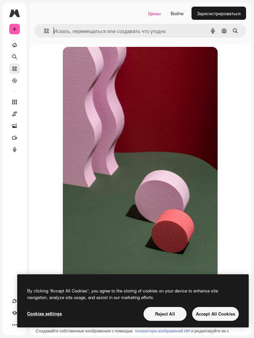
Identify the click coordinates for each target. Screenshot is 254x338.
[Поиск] (14, 56)
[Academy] (14, 313)
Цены (154, 13)
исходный (107, 59)
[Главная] (14, 45)
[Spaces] (14, 114)
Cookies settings (44, 313)
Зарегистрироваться (219, 13)
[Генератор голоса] (14, 149)
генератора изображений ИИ (162, 330)
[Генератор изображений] (14, 125)
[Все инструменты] (14, 102)
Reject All (165, 314)
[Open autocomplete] (44, 30)
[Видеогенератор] (14, 137)
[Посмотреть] (14, 80)
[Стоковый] (14, 68)
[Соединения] (14, 301)
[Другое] (14, 325)
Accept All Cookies (215, 314)
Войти (177, 13)
